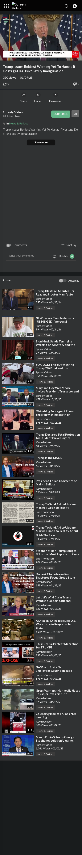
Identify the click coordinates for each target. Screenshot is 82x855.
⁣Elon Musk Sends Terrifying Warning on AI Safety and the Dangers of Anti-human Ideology (58, 345)
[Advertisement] (41, 191)
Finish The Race (45, 535)
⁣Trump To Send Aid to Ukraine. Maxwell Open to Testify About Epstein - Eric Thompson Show (57, 531)
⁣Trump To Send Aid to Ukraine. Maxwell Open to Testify (56, 505)
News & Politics (18, 123)
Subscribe (61, 113)
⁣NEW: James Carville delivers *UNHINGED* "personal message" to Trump (55, 321)
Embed (38, 101)
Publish (64, 256)
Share (23, 101)
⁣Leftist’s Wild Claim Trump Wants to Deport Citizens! (53, 599)
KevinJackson (44, 442)
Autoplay (73, 280)
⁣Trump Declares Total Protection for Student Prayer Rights (58, 436)
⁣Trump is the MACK (49, 457)
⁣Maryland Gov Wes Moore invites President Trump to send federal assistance (57, 391)
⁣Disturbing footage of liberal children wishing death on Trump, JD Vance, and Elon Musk (57, 414)
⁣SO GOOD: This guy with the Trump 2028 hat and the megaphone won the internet (55, 368)
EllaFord (40, 628)
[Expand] (6, 6)
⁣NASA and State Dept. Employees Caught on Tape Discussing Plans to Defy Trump (57, 670)
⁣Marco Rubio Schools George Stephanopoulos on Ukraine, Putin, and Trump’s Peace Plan (55, 740)
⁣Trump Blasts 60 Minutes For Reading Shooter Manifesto (55, 292)
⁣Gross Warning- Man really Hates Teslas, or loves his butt (58, 692)
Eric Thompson (45, 511)
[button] (75, 6)
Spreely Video (13, 112)
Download (55, 101)
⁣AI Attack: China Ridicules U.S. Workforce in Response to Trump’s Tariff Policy (56, 624)
